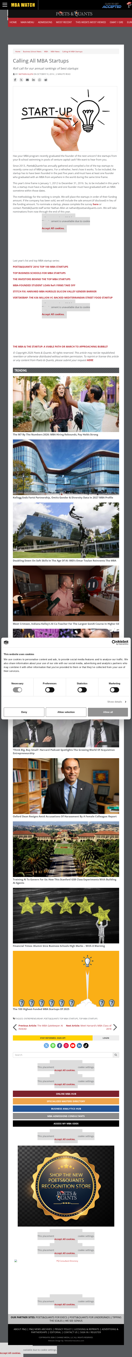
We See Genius (73, 1320)
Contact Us (71, 1332)
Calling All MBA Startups (72, 51)
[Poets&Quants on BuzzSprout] (53, 1045)
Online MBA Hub (66, 1093)
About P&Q (20, 1329)
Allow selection (66, 712)
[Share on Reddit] (45, 80)
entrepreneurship (33, 1018)
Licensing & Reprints (86, 1329)
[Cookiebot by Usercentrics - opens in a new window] (114, 642)
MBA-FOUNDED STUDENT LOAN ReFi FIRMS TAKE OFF (44, 285)
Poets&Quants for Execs (51, 1317)
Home (13, 22)
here (96, 204)
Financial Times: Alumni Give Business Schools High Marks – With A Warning (59, 946)
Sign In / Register (90, 1332)
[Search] (116, 1055)
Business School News (32, 51)
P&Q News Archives (40, 1329)
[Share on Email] (27, 80)
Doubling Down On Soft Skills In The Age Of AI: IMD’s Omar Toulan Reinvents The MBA (64, 560)
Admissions (45, 22)
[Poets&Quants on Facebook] (59, 1045)
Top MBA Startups (88, 1018)
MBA (46, 51)
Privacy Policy (63, 1329)
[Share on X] (21, 80)
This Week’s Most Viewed (91, 22)
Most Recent (64, 22)
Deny (24, 712)
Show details (114, 701)
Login (106, 1038)
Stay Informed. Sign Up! (52, 1038)
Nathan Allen (26, 74)
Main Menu (27, 22)
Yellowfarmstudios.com (74, 1340)
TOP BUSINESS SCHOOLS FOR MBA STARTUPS (39, 273)
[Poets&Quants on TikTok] (86, 1045)
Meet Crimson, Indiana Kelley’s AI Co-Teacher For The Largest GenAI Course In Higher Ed (66, 623)
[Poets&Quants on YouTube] (72, 1045)
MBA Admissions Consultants (66, 1116)
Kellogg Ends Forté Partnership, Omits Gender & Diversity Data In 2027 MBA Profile (63, 497)
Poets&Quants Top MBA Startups (61, 1018)
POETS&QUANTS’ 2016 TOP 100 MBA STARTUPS (40, 266)
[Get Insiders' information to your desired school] (66, 1186)
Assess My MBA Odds (66, 1123)
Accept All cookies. (53, 228)
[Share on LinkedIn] (33, 80)
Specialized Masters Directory (66, 1101)
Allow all (108, 712)
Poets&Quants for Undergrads (90, 1317)
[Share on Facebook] (15, 80)
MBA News (55, 51)
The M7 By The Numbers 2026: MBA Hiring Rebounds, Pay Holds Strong (55, 434)
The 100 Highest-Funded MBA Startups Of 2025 (41, 1009)
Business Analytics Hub (66, 1108)
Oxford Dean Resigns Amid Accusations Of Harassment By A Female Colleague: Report (65, 816)
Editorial (55, 1332)
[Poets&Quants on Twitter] (46, 1045)
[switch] (49, 689)
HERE (90, 360)
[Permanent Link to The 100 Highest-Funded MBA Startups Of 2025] (66, 978)
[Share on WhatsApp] (39, 80)
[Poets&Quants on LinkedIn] (79, 1045)
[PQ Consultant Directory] (66, 1276)
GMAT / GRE (116, 22)
